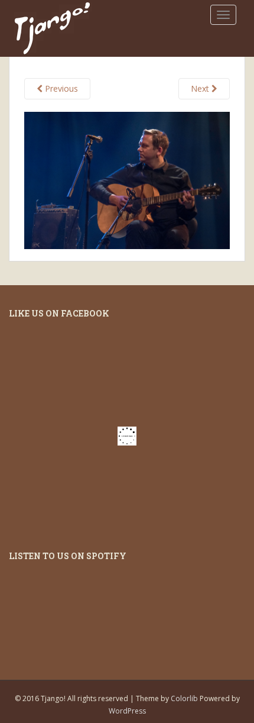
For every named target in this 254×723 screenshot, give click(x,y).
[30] (127, 179)
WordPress (127, 711)
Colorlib (184, 698)
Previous (60, 88)
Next (201, 88)
